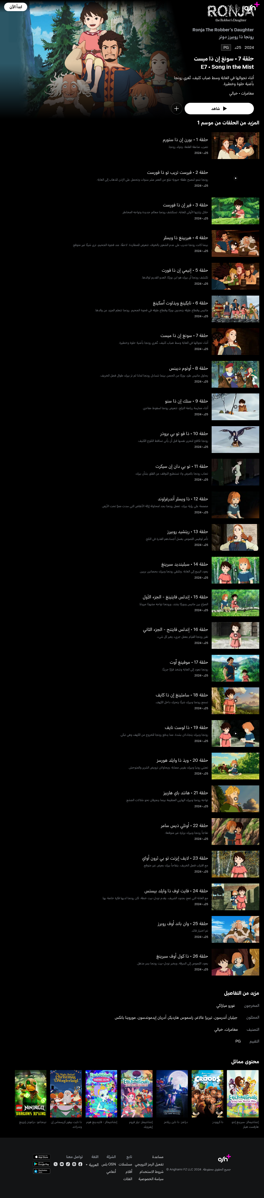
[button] (15, 7)
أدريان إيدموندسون (152, 1017)
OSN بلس (108, 1164)
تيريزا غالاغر (203, 1017)
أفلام (129, 1171)
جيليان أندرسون (225, 1017)
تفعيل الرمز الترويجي (149, 1164)
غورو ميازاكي (225, 1005)
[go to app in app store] (41, 1156)
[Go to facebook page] (80, 1165)
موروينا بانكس (125, 1017)
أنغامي (111, 1171)
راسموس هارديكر (180, 1017)
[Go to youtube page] (61, 1165)
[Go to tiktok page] (68, 1165)
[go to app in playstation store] (41, 1171)
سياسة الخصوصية (151, 1178)
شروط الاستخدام (152, 1171)
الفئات (127, 1178)
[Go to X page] (55, 1165)
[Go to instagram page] (74, 1165)
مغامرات (231, 1029)
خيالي (218, 1029)
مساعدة (158, 1156)
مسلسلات (125, 1164)
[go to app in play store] (41, 1163)
